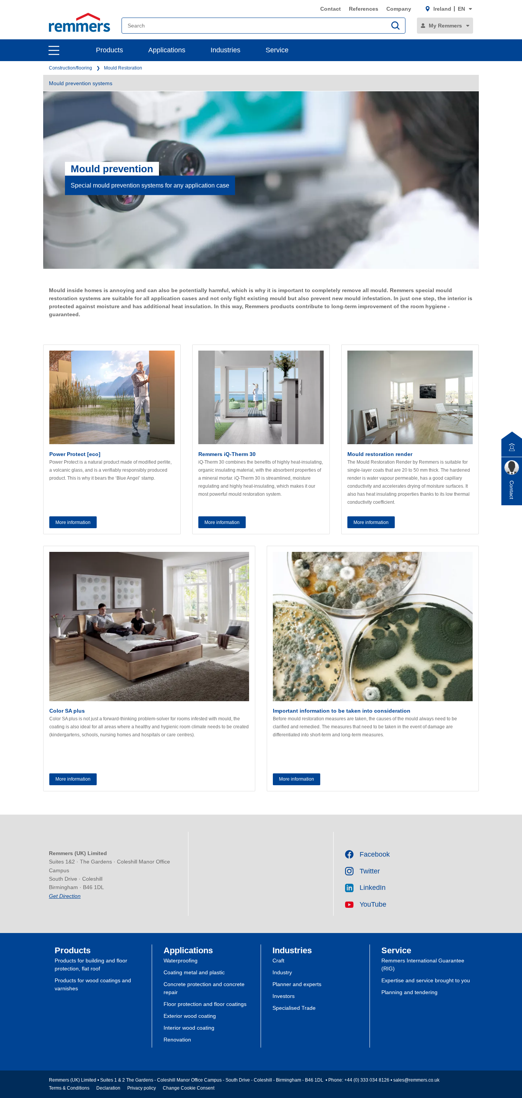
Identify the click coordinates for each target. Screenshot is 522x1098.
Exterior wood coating (190, 1016)
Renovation (177, 1040)
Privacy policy (141, 1088)
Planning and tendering (409, 992)
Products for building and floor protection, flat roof (91, 964)
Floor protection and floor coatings (205, 1004)
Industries (225, 50)
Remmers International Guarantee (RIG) (422, 964)
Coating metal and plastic (194, 972)
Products (109, 50)
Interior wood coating (189, 1028)
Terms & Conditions (69, 1088)
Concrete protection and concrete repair (204, 988)
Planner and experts (296, 984)
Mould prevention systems (80, 83)
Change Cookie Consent (188, 1088)
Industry (282, 972)
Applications (166, 50)
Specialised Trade (294, 1008)
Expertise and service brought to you (425, 980)
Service (277, 50)
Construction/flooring (70, 68)
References (363, 9)
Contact (330, 9)
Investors (283, 996)
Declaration (108, 1088)
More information (73, 522)
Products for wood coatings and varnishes (93, 984)
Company (398, 9)
